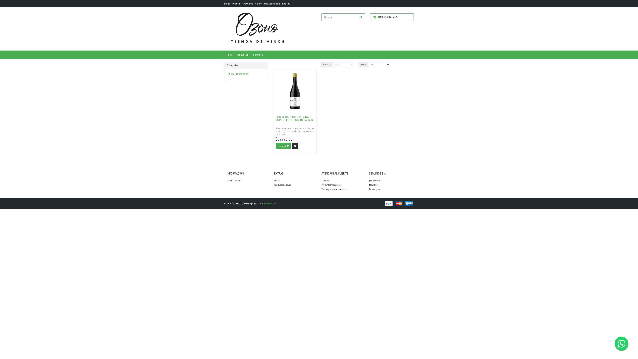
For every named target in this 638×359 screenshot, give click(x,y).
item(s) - (388, 17)
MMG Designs (270, 203)
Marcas (277, 180)
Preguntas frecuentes (331, 184)
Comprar (282, 146)
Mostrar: (363, 64)
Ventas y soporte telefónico (334, 189)
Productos (242, 54)
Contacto (258, 54)
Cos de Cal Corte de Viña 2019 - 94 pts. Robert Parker (294, 118)
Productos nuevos (282, 184)
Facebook (375, 180)
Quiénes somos (234, 180)
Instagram (375, 189)
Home (229, 54)
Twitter (374, 184)
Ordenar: (327, 64)
